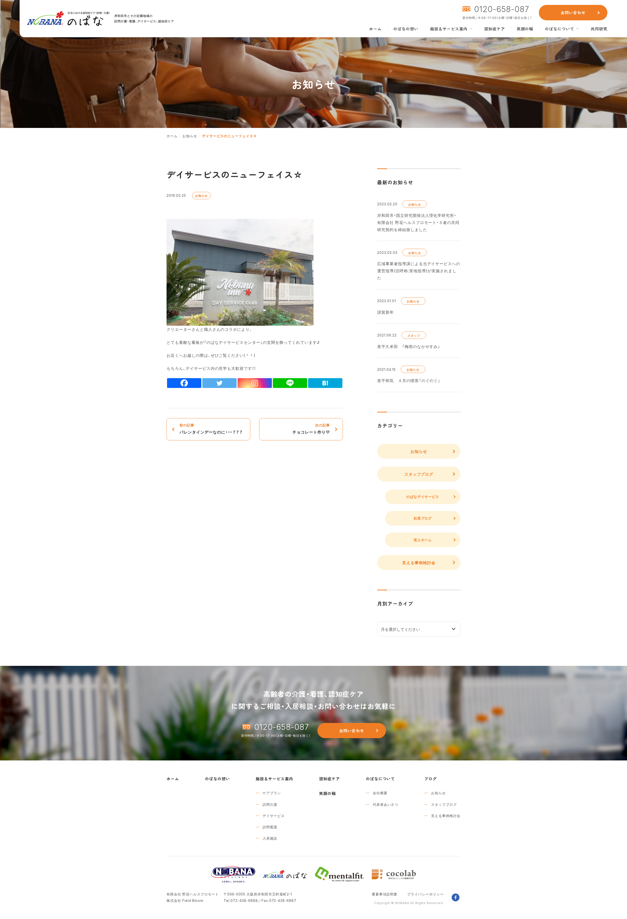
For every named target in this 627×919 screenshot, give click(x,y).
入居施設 (270, 838)
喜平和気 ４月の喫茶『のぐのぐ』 (409, 380)
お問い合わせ (573, 12)
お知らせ (201, 195)
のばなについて (559, 29)
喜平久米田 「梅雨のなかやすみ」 (408, 346)
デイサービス (274, 815)
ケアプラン (272, 792)
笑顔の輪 (525, 29)
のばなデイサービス (422, 496)
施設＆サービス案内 (449, 29)
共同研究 (599, 29)
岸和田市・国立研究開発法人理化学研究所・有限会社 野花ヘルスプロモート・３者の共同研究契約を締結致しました (418, 222)
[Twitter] (219, 383)
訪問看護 (270, 826)
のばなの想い (405, 29)
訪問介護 (270, 804)
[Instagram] (255, 383)
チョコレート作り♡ (311, 428)
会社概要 (380, 792)
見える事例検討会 (418, 562)
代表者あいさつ (385, 804)
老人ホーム (423, 539)
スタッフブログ (419, 474)
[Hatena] (325, 383)
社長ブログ (423, 518)
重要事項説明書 (385, 894)
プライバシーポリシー (425, 894)
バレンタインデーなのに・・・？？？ (211, 428)
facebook (455, 897)
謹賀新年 (385, 312)
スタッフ (414, 335)
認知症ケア (494, 29)
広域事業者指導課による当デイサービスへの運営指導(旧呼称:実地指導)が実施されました (418, 271)
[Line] (290, 383)
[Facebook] (184, 383)
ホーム (375, 29)
